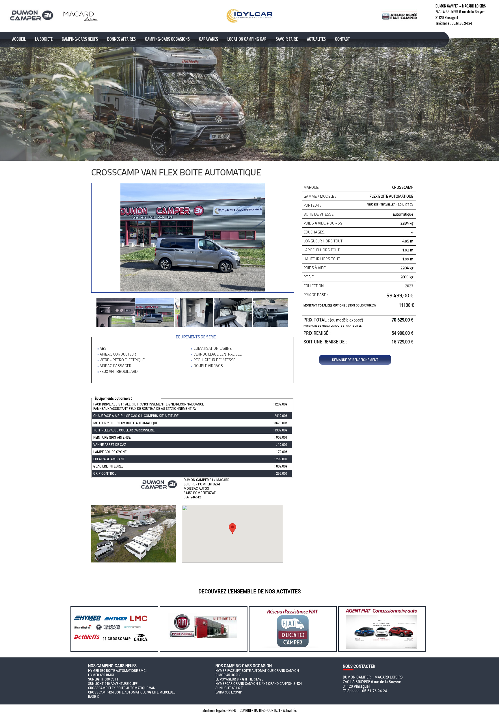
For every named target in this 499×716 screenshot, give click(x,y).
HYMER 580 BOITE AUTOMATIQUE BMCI (117, 670)
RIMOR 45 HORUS (228, 675)
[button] (232, 528)
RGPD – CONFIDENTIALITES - (247, 710)
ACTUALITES (316, 38)
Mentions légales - (215, 710)
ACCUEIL (19, 38)
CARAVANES (208, 38)
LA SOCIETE (44, 38)
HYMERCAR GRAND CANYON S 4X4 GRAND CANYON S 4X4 (258, 683)
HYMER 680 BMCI (101, 675)
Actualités (290, 710)
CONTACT (342, 38)
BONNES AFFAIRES (121, 38)
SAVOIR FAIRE (287, 38)
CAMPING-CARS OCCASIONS (167, 38)
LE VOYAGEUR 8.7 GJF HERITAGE (239, 679)
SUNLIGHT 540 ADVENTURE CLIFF (112, 683)
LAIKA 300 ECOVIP (228, 692)
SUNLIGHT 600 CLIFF (103, 679)
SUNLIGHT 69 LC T (229, 688)
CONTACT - (275, 710)
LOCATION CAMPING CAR (247, 38)
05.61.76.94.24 (462, 23)
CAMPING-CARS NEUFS (80, 38)
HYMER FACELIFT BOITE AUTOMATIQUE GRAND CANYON (257, 670)
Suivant (94, 311)
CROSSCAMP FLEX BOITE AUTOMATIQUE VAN (121, 688)
